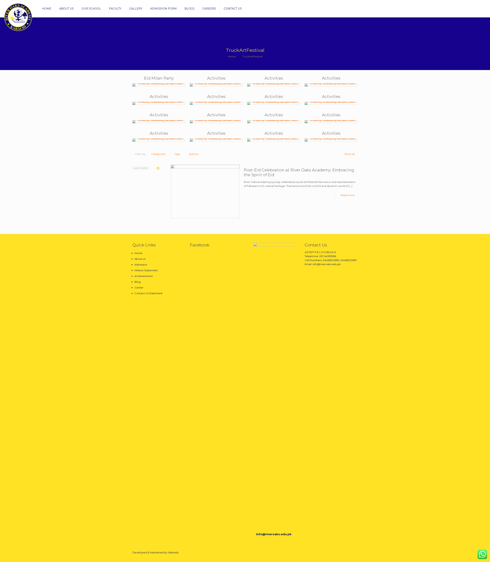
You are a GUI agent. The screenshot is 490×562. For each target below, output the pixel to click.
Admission (141, 264)
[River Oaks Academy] (18, 17)
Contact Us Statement (149, 293)
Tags (177, 154)
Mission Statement (146, 270)
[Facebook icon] (340, 552)
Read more (348, 195)
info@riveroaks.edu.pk (274, 534)
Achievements (144, 276)
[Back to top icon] (354, 553)
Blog (137, 281)
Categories (158, 154)
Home (232, 56)
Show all (349, 154)
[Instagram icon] (344, 552)
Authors (193, 154)
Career (139, 287)
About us (140, 258)
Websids (173, 552)
